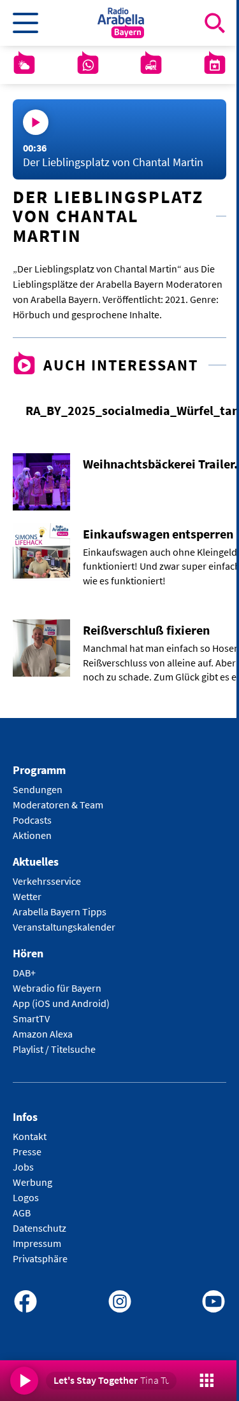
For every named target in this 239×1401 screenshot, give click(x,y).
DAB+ (24, 972)
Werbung (32, 1182)
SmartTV (31, 1018)
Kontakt (30, 1136)
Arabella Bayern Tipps (59, 911)
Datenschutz (39, 1227)
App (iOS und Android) (61, 1003)
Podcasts (32, 819)
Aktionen (32, 835)
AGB (22, 1212)
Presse (27, 1151)
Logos (26, 1197)
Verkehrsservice (47, 881)
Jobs (23, 1166)
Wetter (27, 896)
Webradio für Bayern (57, 988)
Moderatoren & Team (58, 804)
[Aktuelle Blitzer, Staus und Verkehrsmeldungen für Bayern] (151, 64)
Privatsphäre (40, 1258)
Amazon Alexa (43, 1033)
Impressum (37, 1243)
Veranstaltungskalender (64, 926)
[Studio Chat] (87, 64)
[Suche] (214, 22)
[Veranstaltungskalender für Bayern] (214, 64)
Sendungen (37, 789)
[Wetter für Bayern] (24, 64)
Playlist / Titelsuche (54, 1049)
